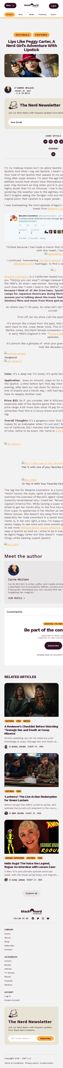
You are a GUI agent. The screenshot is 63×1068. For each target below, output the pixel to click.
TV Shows (9, 973)
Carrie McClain (25, 88)
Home (7, 934)
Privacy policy (32, 1063)
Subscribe (53, 645)
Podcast (8, 981)
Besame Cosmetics (17, 276)
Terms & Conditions (14, 1063)
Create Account (12, 1000)
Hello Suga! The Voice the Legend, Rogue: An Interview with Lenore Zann (29, 865)
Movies (7, 965)
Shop (7, 941)
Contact (8, 949)
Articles (8, 969)
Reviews (8, 985)
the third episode (50, 260)
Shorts (7, 977)
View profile (15, 598)
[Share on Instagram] (51, 142)
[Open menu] (10, 5)
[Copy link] (45, 142)
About (7, 937)
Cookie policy (46, 1063)
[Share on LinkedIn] (56, 142)
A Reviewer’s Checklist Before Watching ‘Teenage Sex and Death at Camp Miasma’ (31, 730)
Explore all (31, 893)
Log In (53, 6)
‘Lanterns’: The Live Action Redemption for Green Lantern (30, 798)
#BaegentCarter (24, 263)
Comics (8, 961)
